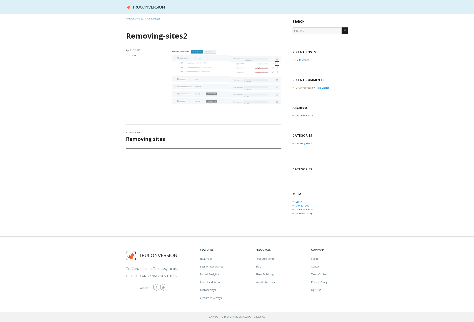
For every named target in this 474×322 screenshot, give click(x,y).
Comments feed (304, 209)
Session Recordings (211, 266)
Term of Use (319, 274)
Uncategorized (304, 143)
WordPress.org (304, 213)
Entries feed (302, 205)
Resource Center (266, 258)
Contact (316, 266)
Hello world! (302, 60)
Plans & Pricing (264, 274)
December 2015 (304, 115)
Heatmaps (206, 258)
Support (316, 258)
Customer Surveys (211, 298)
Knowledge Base (266, 282)
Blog (258, 266)
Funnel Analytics (209, 274)
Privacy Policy (319, 282)
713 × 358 (131, 55)
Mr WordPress (304, 87)
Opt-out (316, 290)
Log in (299, 201)
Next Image (153, 18)
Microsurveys (208, 290)
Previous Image (134, 18)
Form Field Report (211, 282)
